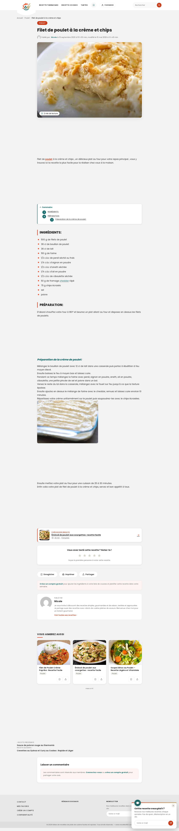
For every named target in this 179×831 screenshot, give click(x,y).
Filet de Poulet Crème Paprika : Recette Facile (50, 669)
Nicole (54, 37)
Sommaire (47, 207)
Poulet (27, 18)
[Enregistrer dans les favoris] (59, 679)
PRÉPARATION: (53, 216)
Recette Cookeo (69, 5)
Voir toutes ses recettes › (65, 615)
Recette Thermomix (48, 5)
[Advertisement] (89, 138)
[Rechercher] (159, 5)
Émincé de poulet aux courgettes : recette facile (88, 669)
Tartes (84, 5)
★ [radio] (80, 555)
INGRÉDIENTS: (53, 211)
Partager (89, 574)
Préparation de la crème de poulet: (70, 219)
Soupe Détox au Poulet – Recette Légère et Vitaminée (125, 669)
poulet (48, 159)
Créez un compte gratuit (51, 584)
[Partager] (65, 679)
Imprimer (69, 574)
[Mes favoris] (93, 5)
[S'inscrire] (170, 823)
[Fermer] (173, 805)
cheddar (64, 280)
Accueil (20, 18)
